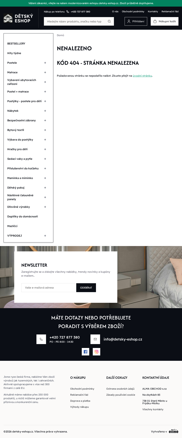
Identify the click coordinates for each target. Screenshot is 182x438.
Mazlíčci (12, 226)
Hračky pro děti (17, 149)
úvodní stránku (142, 75)
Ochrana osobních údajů (120, 388)
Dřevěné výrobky (18, 207)
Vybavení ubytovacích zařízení (21, 82)
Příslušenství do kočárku (23, 168)
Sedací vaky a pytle (19, 158)
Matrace (12, 72)
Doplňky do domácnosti (22, 216)
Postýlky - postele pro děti (24, 101)
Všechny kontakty (152, 409)
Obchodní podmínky (133, 11)
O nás (115, 11)
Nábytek (12, 110)
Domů (60, 35)
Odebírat (86, 287)
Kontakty (153, 11)
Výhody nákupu (79, 407)
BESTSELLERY (16, 43)
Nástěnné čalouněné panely (20, 197)
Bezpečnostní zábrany (21, 120)
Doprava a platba (80, 401)
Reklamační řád (170, 11)
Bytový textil (15, 130)
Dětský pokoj (15, 187)
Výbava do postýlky (20, 139)
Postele (12, 62)
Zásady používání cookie (120, 395)
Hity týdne (14, 53)
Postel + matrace (18, 91)
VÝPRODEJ (14, 235)
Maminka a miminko (20, 178)
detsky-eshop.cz (22, 431)
